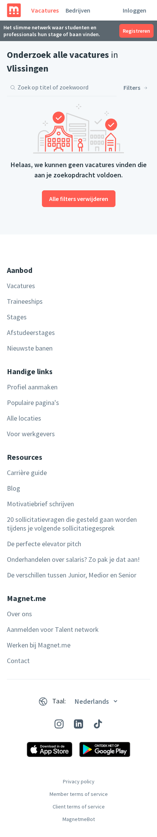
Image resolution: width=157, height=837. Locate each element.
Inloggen (134, 10)
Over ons (19, 613)
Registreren (136, 30)
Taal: (59, 701)
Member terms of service (79, 794)
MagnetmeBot (78, 819)
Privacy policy (79, 781)
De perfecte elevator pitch (44, 543)
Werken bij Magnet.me (38, 645)
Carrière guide (27, 472)
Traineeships (25, 301)
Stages (17, 316)
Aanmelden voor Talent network (53, 629)
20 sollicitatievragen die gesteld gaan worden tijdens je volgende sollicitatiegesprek (72, 523)
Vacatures (45, 10)
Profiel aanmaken (32, 387)
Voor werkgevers (31, 433)
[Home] (13, 10)
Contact (18, 660)
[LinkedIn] (78, 724)
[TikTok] (98, 724)
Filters (131, 87)
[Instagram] (59, 724)
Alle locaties (24, 418)
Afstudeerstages (31, 332)
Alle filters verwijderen (78, 198)
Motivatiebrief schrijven (40, 503)
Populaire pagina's (33, 402)
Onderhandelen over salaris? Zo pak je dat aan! (73, 559)
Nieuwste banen (30, 348)
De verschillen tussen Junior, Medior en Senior (71, 575)
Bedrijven (78, 10)
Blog (13, 488)
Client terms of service (79, 806)
